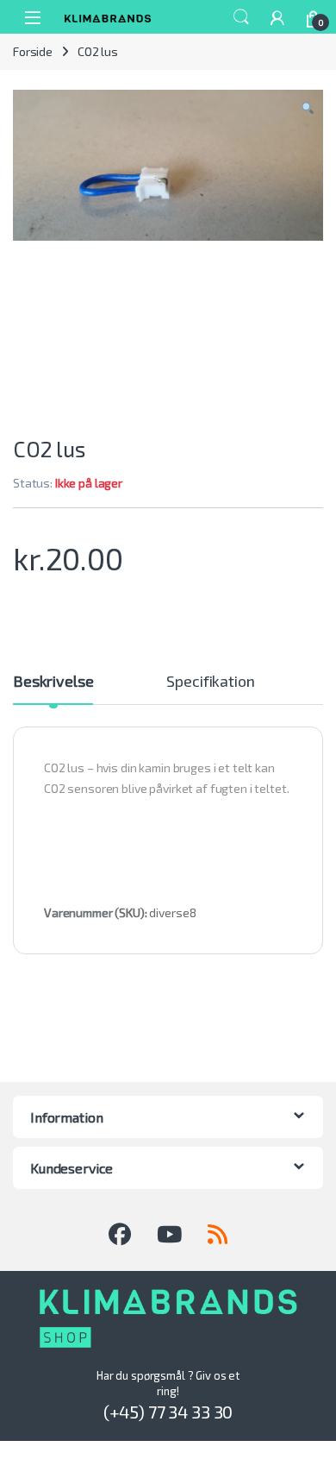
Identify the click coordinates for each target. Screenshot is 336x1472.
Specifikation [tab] (210, 681)
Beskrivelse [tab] (53, 681)
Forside (33, 51)
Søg (241, 17)
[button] (307, 108)
